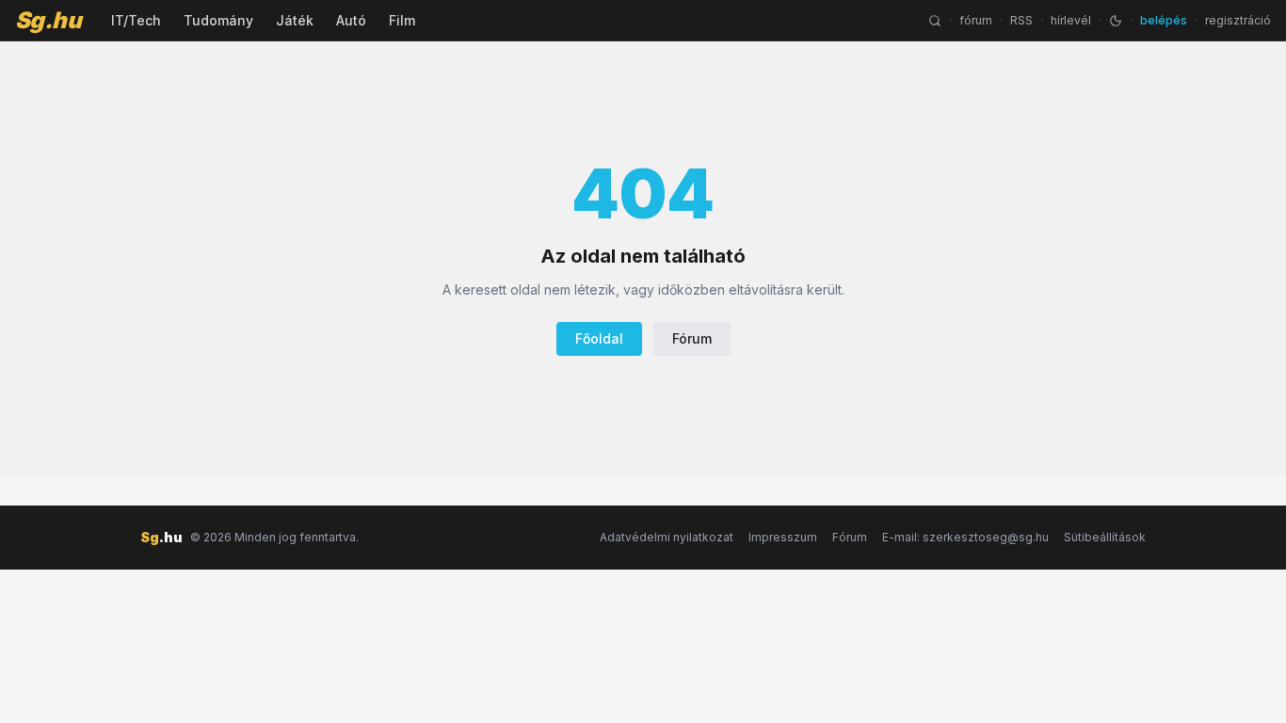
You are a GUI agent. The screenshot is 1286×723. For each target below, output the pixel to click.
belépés (1163, 20)
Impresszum (782, 537)
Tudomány (218, 20)
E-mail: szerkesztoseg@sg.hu (965, 537)
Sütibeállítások (1105, 537)
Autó (351, 20)
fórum (975, 20)
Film (402, 20)
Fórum (692, 338)
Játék (294, 20)
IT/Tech (136, 20)
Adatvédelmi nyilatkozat (666, 537)
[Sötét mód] (1115, 20)
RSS (1021, 20)
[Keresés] (934, 20)
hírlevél (1071, 20)
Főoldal (599, 338)
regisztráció (1238, 20)
